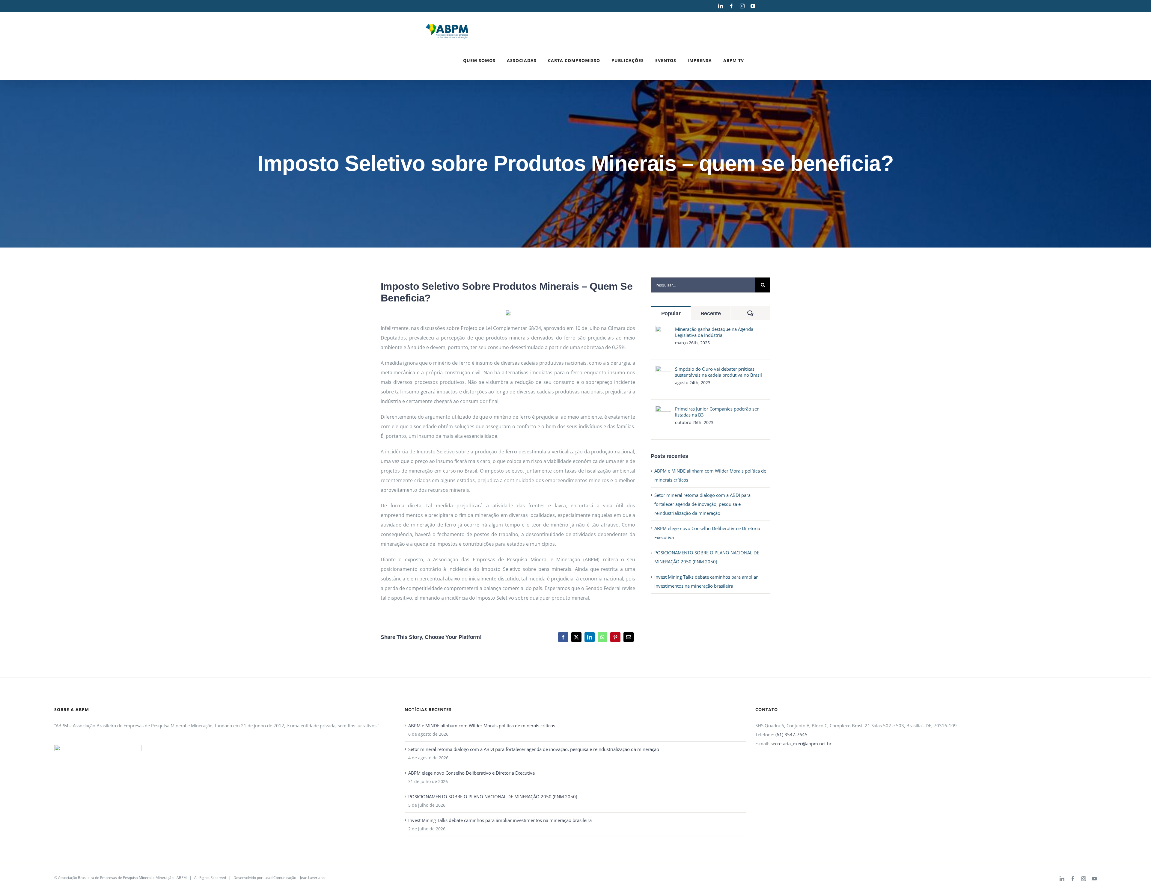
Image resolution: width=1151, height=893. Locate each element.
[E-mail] (628, 637)
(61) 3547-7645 (791, 734)
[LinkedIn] (589, 637)
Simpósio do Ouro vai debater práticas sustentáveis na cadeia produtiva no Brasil (718, 372)
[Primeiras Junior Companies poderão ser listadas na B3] (663, 410)
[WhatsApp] (602, 637)
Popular (671, 313)
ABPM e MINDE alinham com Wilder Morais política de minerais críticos (481, 725)
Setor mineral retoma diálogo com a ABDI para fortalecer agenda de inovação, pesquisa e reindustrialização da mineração (702, 504)
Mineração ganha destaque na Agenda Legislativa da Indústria (714, 332)
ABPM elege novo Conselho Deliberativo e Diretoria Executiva (471, 773)
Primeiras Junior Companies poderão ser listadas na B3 (717, 412)
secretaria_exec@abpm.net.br (801, 743)
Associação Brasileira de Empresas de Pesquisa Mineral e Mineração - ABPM (122, 877)
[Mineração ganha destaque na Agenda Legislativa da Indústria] (663, 331)
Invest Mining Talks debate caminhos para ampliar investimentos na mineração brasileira (500, 820)
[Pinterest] (615, 637)
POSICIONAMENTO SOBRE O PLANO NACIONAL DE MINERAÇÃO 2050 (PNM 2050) (492, 797)
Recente (710, 313)
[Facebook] (563, 637)
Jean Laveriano (312, 877)
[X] (576, 637)
